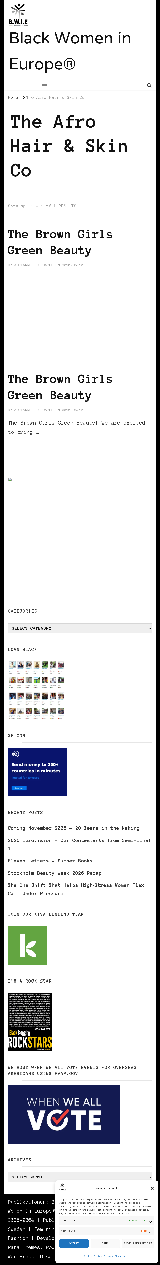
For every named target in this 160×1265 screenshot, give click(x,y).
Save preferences (138, 1243)
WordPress (21, 1256)
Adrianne (23, 265)
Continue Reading (26, 444)
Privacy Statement (115, 1256)
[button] (152, 1188)
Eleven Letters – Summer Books (50, 860)
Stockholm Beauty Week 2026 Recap (55, 873)
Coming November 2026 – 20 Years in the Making (74, 828)
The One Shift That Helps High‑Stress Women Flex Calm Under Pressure (76, 889)
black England (23, 220)
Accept (74, 1243)
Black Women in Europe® (70, 52)
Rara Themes (24, 1247)
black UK (53, 220)
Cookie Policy (93, 1256)
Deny (105, 1243)
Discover (52, 1256)
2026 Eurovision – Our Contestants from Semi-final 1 (79, 844)
